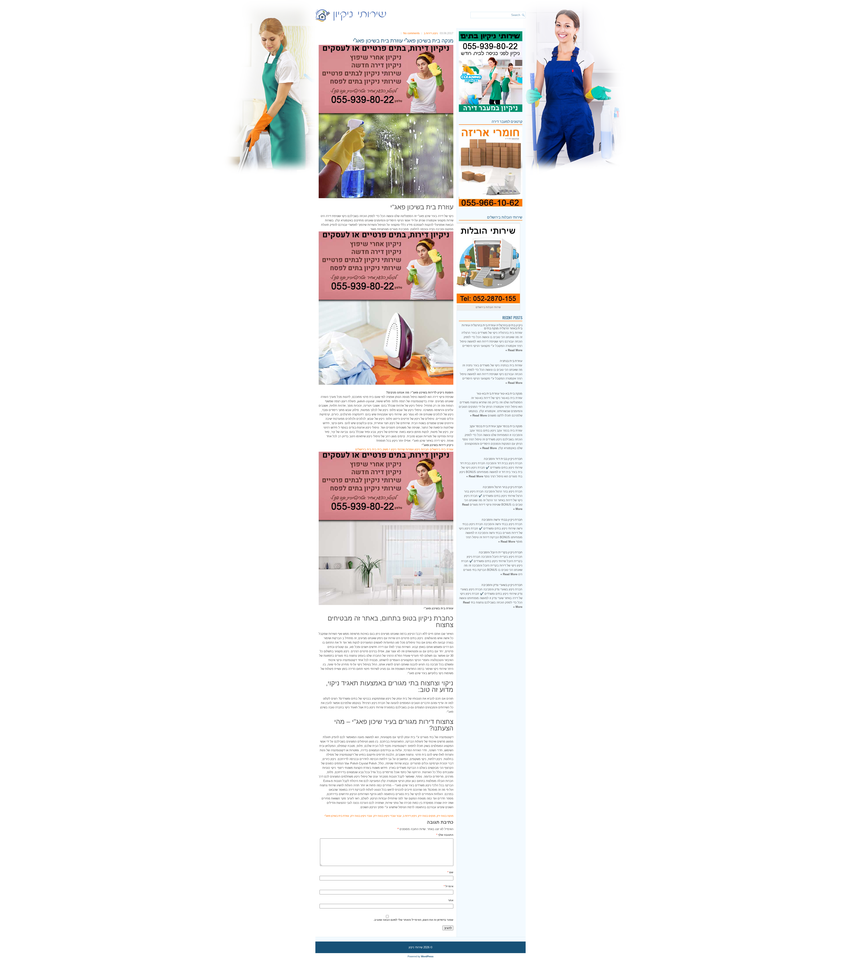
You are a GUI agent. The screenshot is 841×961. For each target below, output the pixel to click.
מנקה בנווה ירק (445, 815)
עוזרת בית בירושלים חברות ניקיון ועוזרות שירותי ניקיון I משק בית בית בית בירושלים (404, 449)
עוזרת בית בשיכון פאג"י (336, 815)
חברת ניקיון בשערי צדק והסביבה (501, 584)
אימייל (448, 886)
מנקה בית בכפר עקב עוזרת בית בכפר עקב (496, 425)
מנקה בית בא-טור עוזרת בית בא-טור (499, 393)
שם (450, 872)
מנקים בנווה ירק (426, 815)
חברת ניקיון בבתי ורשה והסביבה (502, 519)
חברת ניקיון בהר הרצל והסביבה (502, 486)
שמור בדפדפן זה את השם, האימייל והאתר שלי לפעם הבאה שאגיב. (413, 919)
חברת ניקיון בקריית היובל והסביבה (500, 552)
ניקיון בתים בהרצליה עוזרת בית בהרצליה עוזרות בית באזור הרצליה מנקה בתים (492, 326)
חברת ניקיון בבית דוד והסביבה (503, 458)
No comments (411, 33)
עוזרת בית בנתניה (511, 360)
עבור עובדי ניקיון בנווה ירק (387, 815)
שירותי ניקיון (415, 947)
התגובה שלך (444, 834)
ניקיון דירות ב (431, 33)
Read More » (513, 350)
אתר (450, 900)
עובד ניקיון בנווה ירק (361, 815)
